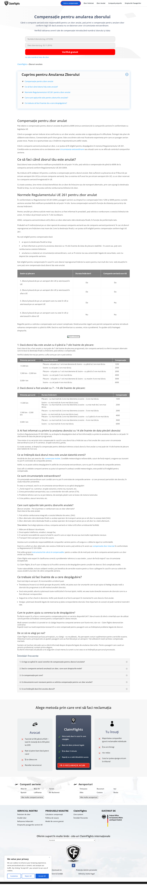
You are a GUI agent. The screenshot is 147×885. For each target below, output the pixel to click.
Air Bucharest (54, 792)
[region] (28, 868)
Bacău (116, 792)
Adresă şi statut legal (86, 874)
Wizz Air (24, 789)
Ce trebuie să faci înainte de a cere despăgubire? (46, 103)
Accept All (42, 876)
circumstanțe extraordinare (72, 149)
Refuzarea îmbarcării (25, 821)
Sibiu (81, 792)
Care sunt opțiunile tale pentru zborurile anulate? (46, 97)
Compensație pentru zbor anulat (39, 81)
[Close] (49, 857)
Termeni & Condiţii (56, 874)
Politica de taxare (52, 818)
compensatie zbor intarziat (104, 546)
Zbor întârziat (89, 3)
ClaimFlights (22, 64)
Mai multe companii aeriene (32, 797)
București (100, 789)
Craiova (100, 792)
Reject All (28, 876)
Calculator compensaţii (54, 814)
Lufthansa (38, 792)
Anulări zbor (21, 818)
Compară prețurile (115, 3)
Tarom (51, 789)
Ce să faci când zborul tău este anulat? (41, 86)
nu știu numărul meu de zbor (37, 57)
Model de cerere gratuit (54, 821)
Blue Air (37, 789)
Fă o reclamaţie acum (72, 765)
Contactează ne (56, 870)
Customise (14, 876)
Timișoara (83, 789)
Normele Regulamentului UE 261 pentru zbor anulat (47, 92)
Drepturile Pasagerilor (133, 3)
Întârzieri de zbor (23, 814)
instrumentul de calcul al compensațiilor (48, 552)
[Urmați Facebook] (73, 865)
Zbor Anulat (101, 3)
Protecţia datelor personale (86, 870)
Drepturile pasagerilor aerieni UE (30, 825)
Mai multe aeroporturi (88, 797)
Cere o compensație (70, 3)
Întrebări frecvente (81, 818)
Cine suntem (78, 814)
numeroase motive (52, 458)
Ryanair (23, 792)
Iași (115, 789)
